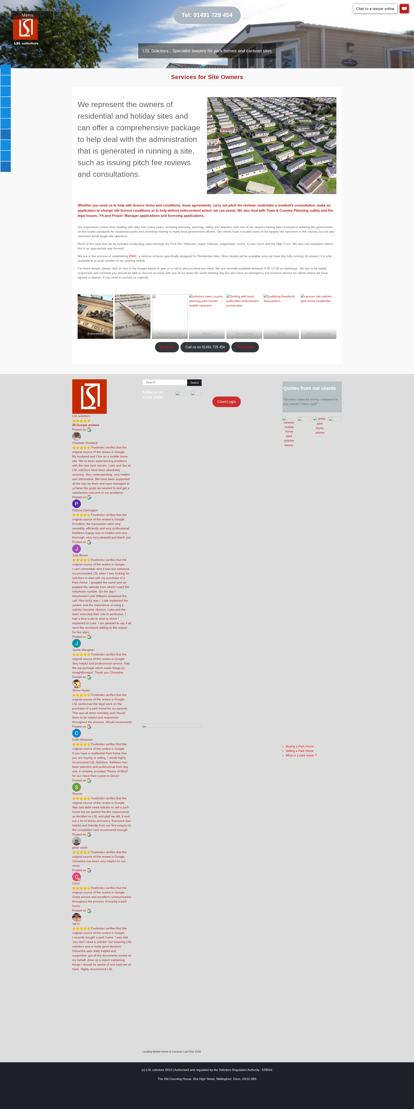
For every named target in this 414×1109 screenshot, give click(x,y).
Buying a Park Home (300, 746)
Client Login (226, 402)
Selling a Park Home (300, 751)
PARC (133, 256)
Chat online (245, 347)
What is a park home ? (301, 755)
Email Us (167, 347)
